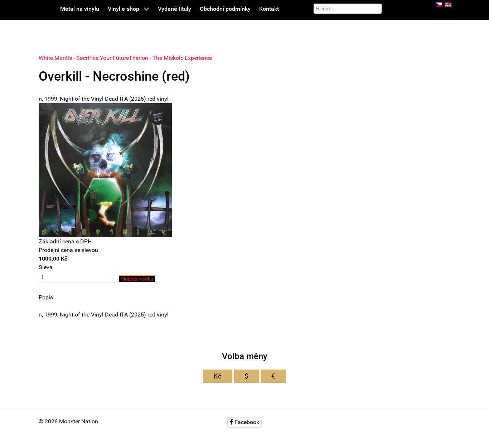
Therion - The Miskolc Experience (170, 57)
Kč (218, 376)
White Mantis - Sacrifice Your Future (84, 57)
